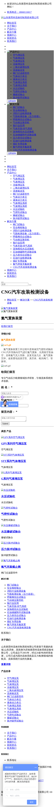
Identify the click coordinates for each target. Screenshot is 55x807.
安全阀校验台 (20, 110)
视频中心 (11, 35)
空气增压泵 (19, 55)
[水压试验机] (27, 490)
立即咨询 (12, 101)
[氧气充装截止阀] (27, 560)
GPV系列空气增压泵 (14, 443)
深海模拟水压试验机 (23, 131)
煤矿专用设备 (20, 144)
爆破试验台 (19, 94)
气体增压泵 (19, 58)
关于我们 (11, 26)
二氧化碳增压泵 (21, 67)
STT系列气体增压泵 (13, 461)
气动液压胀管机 (21, 122)
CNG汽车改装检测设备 (25, 150)
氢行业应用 (19, 125)
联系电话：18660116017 (19, 12)
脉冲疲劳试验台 (21, 97)
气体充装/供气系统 (22, 128)
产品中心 (11, 29)
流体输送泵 (19, 70)
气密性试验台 (20, 91)
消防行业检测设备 (22, 113)
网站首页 (11, 23)
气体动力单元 (20, 76)
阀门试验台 (19, 107)
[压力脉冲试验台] (27, 543)
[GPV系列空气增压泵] (27, 437)
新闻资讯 (11, 38)
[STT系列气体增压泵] (27, 455)
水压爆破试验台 (11, 531)
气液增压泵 (19, 61)
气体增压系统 (20, 82)
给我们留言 (7, 326)
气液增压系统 (20, 85)
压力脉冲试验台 (11, 549)
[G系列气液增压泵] (27, 472)
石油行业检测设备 (22, 141)
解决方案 (11, 32)
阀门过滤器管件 (21, 73)
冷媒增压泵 (19, 64)
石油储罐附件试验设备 (24, 134)
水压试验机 (19, 88)
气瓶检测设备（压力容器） (27, 116)
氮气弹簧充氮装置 (22, 147)
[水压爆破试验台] (27, 525)
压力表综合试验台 (22, 137)
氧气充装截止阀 (11, 566)
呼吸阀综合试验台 (22, 119)
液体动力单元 (20, 79)
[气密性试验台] (27, 507)
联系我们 (11, 41)
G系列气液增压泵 (12, 478)
